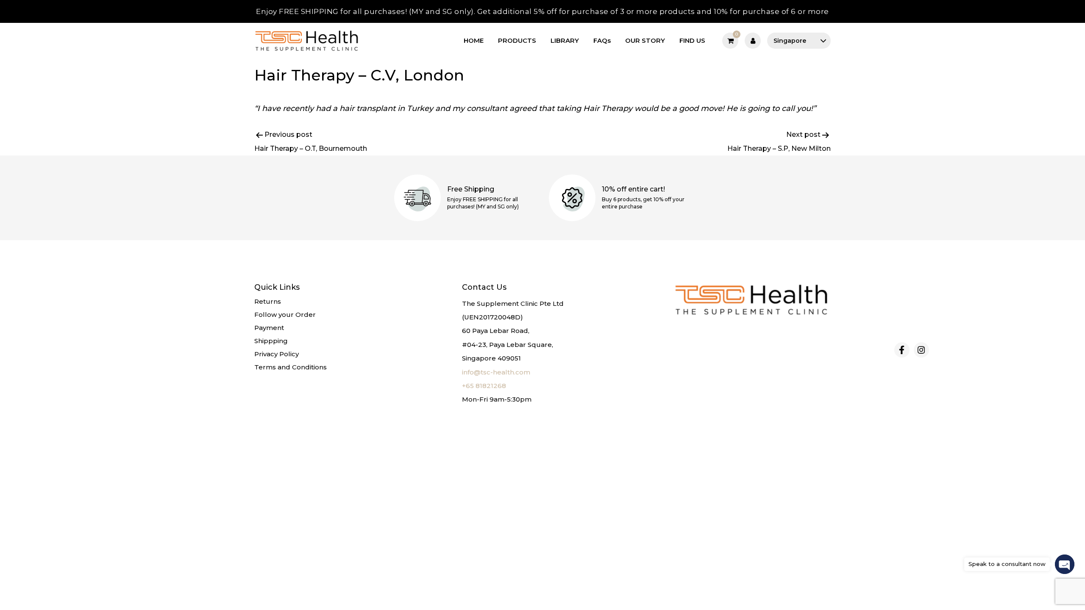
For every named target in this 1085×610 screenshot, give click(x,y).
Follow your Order (285, 315)
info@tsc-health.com (496, 372)
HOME (474, 40)
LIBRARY (565, 40)
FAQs (602, 40)
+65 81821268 (484, 386)
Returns (267, 301)
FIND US (692, 40)
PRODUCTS (517, 40)
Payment (269, 328)
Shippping (271, 341)
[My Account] (753, 41)
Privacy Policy (276, 354)
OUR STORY (645, 40)
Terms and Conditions (290, 367)
